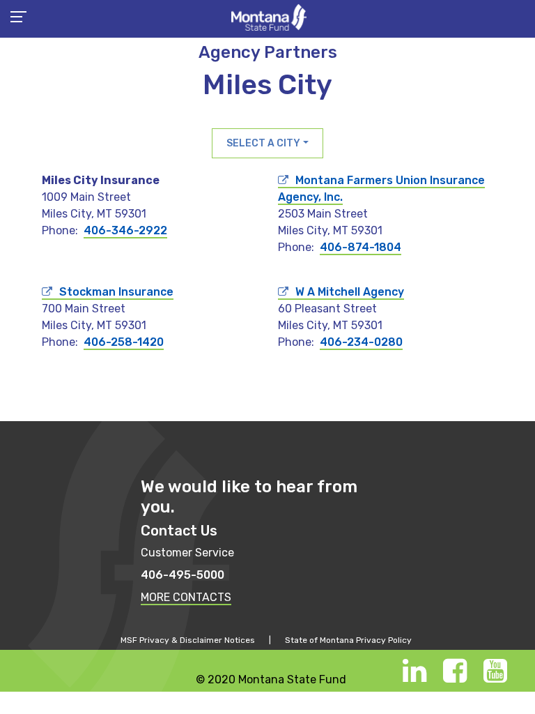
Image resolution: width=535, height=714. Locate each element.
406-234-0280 (361, 342)
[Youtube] (495, 677)
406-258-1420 (124, 342)
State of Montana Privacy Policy (348, 640)
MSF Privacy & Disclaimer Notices (188, 640)
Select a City (263, 143)
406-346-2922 (125, 230)
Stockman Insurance (116, 291)
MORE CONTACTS (186, 597)
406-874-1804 (360, 247)
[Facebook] (455, 677)
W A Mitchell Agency (349, 291)
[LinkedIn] (414, 677)
